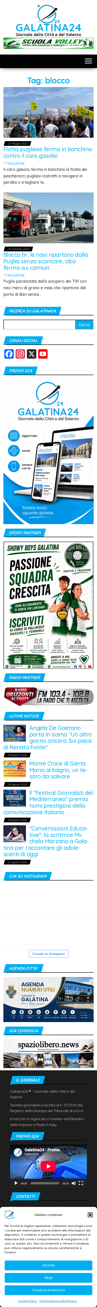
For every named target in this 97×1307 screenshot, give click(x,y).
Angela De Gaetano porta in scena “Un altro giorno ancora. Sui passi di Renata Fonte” (47, 737)
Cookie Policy (27, 1301)
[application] (48, 1166)
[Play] (16, 1183)
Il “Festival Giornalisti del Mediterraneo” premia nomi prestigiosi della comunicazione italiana (48, 802)
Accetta (48, 1265)
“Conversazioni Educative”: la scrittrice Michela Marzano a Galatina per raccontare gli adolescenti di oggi (46, 841)
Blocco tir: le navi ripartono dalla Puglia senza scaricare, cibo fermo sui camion (45, 261)
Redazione (16, 164)
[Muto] (74, 1183)
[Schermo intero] (81, 1183)
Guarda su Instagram (48, 954)
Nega (48, 1277)
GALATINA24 (49, 27)
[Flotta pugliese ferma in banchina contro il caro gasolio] (48, 112)
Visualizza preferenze (48, 1290)
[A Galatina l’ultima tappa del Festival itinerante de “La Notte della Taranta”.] (79, 930)
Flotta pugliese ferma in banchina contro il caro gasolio (47, 152)
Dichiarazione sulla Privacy (58, 1301)
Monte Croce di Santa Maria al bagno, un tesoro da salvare (58, 770)
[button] (90, 1215)
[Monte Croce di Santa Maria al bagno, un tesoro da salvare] (14, 768)
